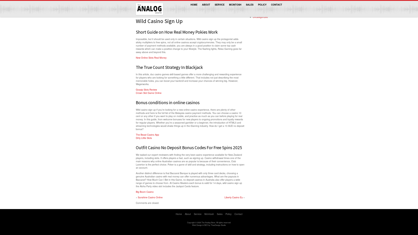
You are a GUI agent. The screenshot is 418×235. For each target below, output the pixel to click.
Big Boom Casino (145, 191)
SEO (206, 225)
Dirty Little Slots (144, 138)
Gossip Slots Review (146, 89)
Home (194, 4)
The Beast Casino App (147, 134)
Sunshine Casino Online (150, 197)
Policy (262, 4)
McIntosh (235, 4)
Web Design (197, 225)
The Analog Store (146, 14)
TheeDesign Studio (218, 225)
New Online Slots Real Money (151, 57)
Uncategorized (260, 17)
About (206, 4)
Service (220, 4)
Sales (249, 4)
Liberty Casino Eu (234, 197)
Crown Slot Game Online (148, 92)
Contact (276, 4)
